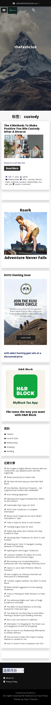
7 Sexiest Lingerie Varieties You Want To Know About (25, 582)
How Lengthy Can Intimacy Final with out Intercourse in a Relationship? (22, 575)
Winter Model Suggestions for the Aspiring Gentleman (23, 588)
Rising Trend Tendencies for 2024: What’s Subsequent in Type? (23, 517)
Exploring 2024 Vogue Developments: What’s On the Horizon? (24, 500)
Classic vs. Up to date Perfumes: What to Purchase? (22, 569)
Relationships (13, 179)
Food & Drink (12, 438)
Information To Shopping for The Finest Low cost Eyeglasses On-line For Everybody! (24, 625)
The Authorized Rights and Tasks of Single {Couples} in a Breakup (23, 601)
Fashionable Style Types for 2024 (21, 505)
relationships (32, 182)
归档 (6, 666)
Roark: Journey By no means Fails (21, 477)
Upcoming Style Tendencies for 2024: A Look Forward (24, 538)
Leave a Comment (22, 184)
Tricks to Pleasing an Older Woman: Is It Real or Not (24, 595)
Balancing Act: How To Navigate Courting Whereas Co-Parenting (23, 545)
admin (25, 177)
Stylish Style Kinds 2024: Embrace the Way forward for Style (23, 532)
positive (22, 182)
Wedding (10, 451)
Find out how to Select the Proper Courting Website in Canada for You (23, 638)
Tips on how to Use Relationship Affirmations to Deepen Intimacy (24, 631)
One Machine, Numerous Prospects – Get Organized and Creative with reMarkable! (23, 489)
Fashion (10, 434)
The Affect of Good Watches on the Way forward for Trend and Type (22, 608)
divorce (38, 179)
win (6, 184)
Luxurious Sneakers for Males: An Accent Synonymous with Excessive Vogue (22, 556)
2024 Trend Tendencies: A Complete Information (20, 510)
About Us (10, 678)
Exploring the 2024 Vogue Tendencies (22, 550)
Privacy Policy (11, 682)
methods (14, 182)
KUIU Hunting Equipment (17, 494)
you (10, 184)
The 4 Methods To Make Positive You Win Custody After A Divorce (22, 128)
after (25, 179)
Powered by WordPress (25, 693)
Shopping (11, 447)
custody (31, 179)
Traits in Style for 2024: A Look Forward (23, 522)
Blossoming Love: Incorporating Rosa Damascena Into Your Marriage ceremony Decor (25, 562)
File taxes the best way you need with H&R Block (23, 482)
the (40, 182)
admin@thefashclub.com (27, 3)
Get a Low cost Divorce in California (22, 620)
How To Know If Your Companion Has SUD (25, 643)
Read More (12, 168)
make (7, 182)
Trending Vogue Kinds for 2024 (20, 527)
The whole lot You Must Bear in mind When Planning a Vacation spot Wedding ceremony (24, 614)
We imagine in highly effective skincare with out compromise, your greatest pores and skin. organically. (25, 470)
